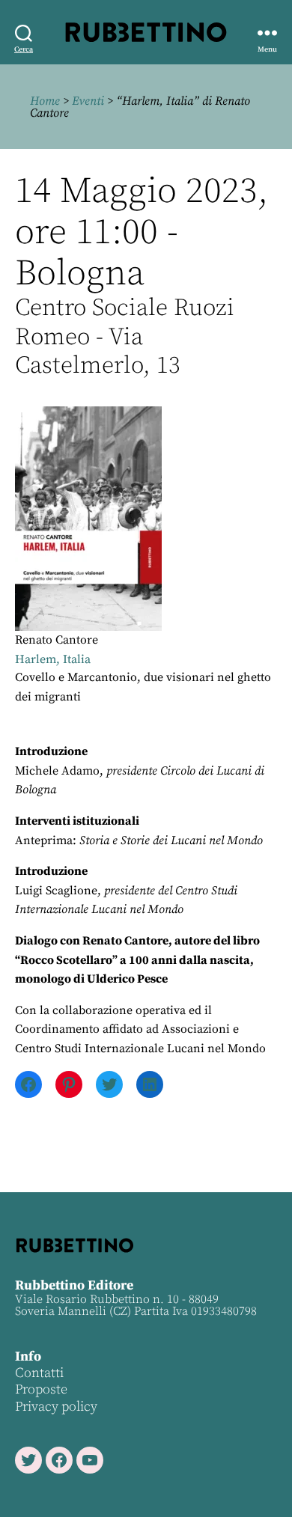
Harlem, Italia (53, 659)
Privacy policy (56, 1406)
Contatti (39, 1373)
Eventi (88, 101)
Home (45, 101)
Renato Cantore (56, 639)
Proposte (41, 1389)
